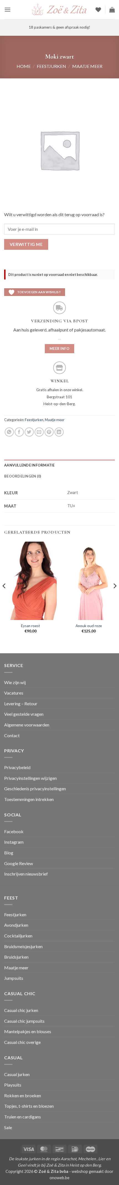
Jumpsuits (13, 978)
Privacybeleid (17, 767)
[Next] (114, 597)
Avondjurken (16, 925)
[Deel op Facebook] (19, 432)
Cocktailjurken (18, 935)
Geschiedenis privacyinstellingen (35, 788)
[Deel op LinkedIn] (59, 432)
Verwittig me (26, 244)
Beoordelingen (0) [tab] (22, 476)
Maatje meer (87, 66)
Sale (8, 1127)
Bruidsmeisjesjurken (23, 946)
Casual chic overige (22, 1042)
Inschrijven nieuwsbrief (26, 873)
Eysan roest (30, 626)
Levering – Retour (20, 703)
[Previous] (4, 597)
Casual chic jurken (21, 1010)
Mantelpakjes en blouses (27, 1031)
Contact (12, 735)
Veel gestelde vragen (23, 714)
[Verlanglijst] (98, 10)
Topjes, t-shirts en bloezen (29, 1106)
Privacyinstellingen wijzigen (30, 778)
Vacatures (13, 692)
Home (24, 66)
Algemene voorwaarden (26, 724)
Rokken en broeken (22, 1095)
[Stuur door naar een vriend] (39, 432)
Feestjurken (51, 66)
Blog (8, 852)
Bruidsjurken (16, 956)
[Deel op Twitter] (29, 432)
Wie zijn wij (15, 682)
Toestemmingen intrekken (29, 799)
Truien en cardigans (22, 1116)
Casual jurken (17, 1074)
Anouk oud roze (89, 626)
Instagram (14, 841)
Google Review (18, 863)
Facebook (14, 831)
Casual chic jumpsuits (24, 1021)
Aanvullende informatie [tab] (29, 465)
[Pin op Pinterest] (49, 432)
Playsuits (12, 1084)
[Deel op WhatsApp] (9, 432)
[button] (7, 9)
